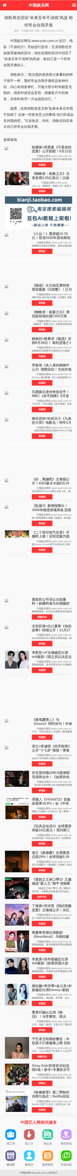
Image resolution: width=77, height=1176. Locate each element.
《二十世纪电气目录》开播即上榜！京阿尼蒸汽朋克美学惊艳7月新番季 (51, 536)
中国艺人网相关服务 (38, 1122)
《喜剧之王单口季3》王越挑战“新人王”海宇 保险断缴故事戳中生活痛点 (51, 883)
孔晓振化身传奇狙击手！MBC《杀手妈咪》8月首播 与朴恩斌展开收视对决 (51, 396)
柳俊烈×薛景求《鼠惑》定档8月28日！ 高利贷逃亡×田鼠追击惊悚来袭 (51, 343)
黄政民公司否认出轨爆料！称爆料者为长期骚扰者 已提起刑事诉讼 (51, 603)
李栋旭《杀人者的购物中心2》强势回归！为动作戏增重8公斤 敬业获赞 (51, 369)
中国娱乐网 (39, 5)
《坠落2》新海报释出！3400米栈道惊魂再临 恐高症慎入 (51, 510)
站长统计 (53, 1173)
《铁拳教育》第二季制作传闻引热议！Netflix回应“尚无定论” (51, 1096)
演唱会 (42, 1083)
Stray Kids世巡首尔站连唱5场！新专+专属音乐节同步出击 (51, 1069)
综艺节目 (42, 897)
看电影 (42, 191)
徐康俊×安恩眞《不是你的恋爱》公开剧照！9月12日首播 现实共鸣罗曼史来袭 (52, 151)
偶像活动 (42, 617)
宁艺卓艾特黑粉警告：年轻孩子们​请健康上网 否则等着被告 (51, 1043)
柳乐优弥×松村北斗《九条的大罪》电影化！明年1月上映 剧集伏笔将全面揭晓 (51, 422)
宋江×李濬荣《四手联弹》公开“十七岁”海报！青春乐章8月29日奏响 (51, 750)
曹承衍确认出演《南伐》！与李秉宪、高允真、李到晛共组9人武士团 (51, 1016)
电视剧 (42, 164)
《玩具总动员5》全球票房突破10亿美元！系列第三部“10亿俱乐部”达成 (51, 830)
